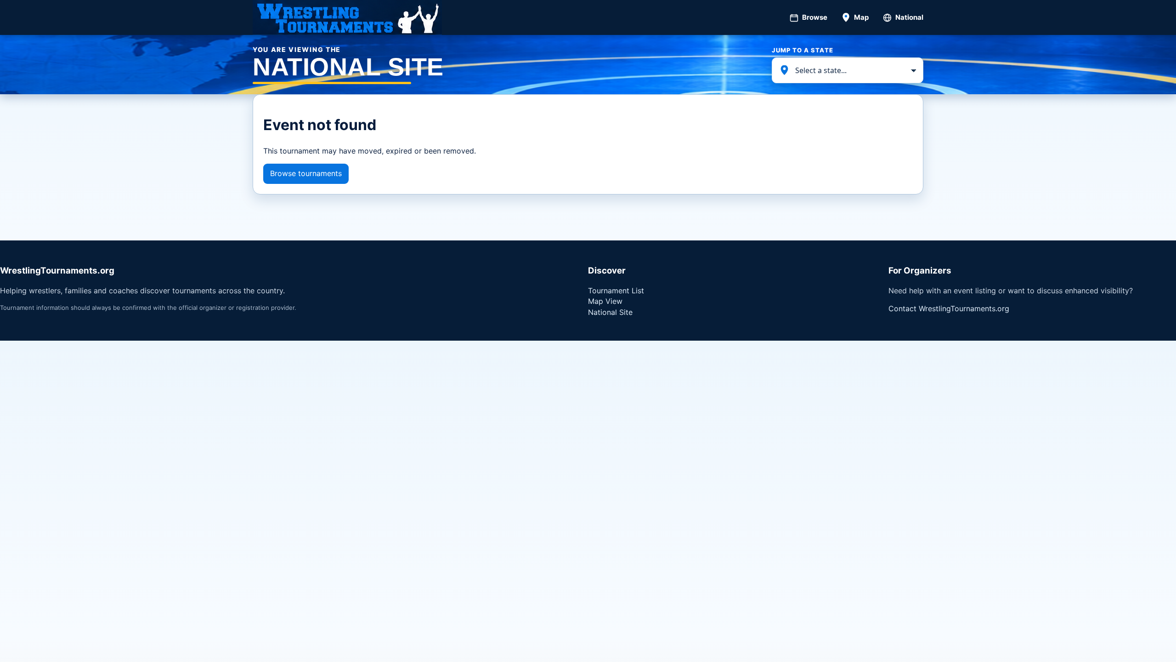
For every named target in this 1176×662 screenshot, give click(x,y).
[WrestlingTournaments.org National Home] (347, 17)
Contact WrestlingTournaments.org (948, 308)
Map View (605, 301)
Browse (814, 17)
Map (861, 17)
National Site (610, 312)
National (909, 17)
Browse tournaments (306, 173)
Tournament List (616, 290)
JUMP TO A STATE (802, 50)
